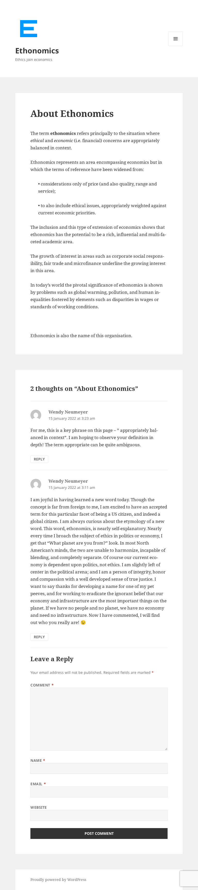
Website (38, 807)
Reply (39, 459)
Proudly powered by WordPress (58, 879)
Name (37, 760)
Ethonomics (37, 50)
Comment (42, 685)
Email (38, 783)
